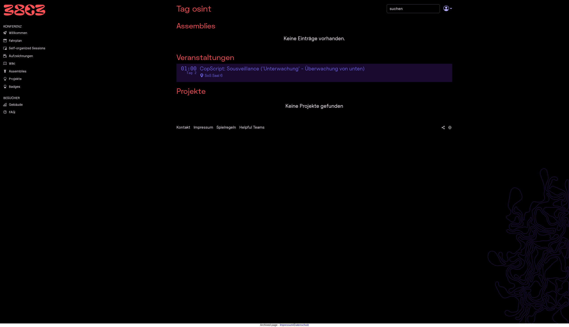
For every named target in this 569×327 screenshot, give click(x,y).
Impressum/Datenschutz (294, 325)
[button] (447, 8)
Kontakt (183, 127)
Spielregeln (226, 127)
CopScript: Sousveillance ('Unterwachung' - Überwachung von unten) (282, 68)
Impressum (203, 127)
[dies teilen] (443, 127)
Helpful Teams (251, 127)
